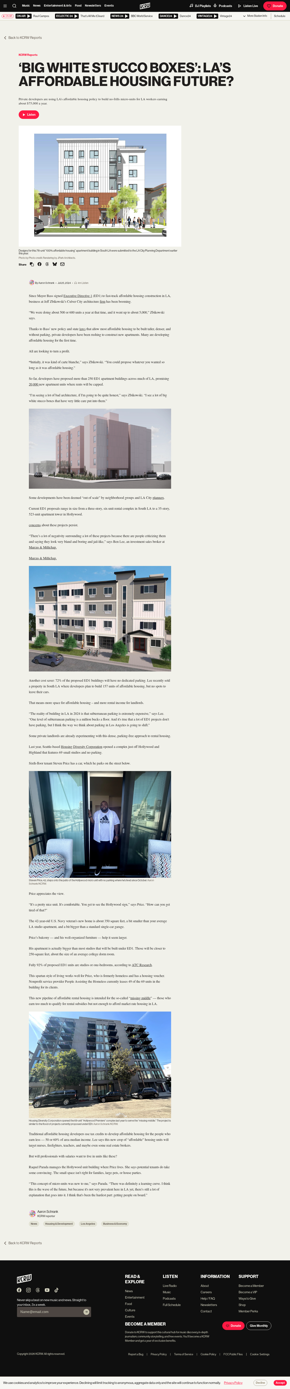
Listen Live (251, 6)
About (205, 1286)
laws (82, 328)
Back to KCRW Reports (25, 38)
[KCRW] (24, 1282)
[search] (15, 6)
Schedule (279, 16)
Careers (206, 1292)
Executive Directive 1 (77, 295)
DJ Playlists (203, 6)
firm (102, 301)
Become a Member (251, 1286)
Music (26, 5)
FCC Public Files (231, 1354)
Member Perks (248, 1311)
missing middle (140, 998)
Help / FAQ (208, 1298)
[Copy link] (32, 264)
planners (158, 497)
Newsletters (93, 5)
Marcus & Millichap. (43, 547)
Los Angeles (88, 1223)
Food (78, 5)
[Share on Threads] (47, 264)
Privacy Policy (157, 1354)
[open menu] (6, 6)
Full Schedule (172, 1305)
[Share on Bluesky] (55, 264)
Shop (242, 1305)
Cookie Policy (206, 1354)
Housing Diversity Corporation (81, 746)
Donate (278, 6)
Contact (206, 1311)
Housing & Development (59, 1223)
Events (109, 5)
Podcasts (225, 6)
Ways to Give (247, 1298)
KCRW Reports (28, 54)
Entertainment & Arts (58, 5)
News (37, 5)
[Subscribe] (86, 1312)
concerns (35, 525)
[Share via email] (62, 264)
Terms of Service (181, 1354)
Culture (130, 1310)
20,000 (34, 384)
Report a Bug (135, 1354)
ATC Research (142, 965)
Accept (280, 1383)
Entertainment (135, 1297)
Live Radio (170, 1286)
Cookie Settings (260, 1354)
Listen (31, 115)
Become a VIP (248, 1292)
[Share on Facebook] (39, 264)
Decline (260, 1383)
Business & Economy (115, 1223)
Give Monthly (259, 1326)
